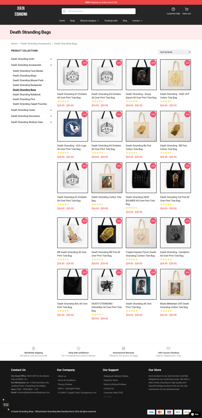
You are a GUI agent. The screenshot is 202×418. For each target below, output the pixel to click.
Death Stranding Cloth (22, 59)
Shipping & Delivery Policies (116, 376)
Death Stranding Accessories (36, 43)
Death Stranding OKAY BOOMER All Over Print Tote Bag (140, 201)
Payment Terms (111, 380)
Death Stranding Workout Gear (27, 122)
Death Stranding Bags (65, 43)
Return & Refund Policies (115, 384)
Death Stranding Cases (23, 110)
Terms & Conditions (67, 380)
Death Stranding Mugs (24, 75)
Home (14, 43)
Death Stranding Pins (24, 99)
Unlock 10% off (6, 404)
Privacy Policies (65, 384)
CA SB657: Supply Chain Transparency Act (77, 392)
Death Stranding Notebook (27, 94)
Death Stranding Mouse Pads (28, 80)
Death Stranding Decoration (25, 116)
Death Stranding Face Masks (28, 71)
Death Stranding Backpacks (27, 85)
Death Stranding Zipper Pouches (30, 104)
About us (62, 376)
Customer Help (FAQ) (113, 392)
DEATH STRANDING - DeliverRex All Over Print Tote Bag (107, 307)
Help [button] (196, 414)
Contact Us (109, 388)
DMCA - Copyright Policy (69, 388)
